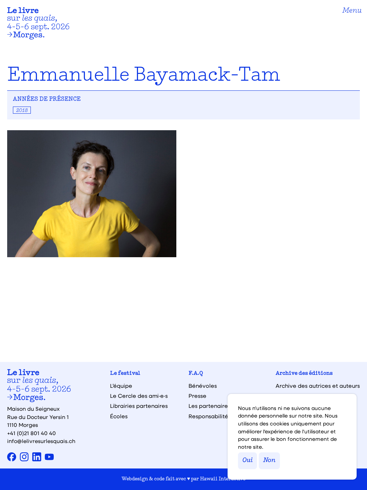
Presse (197, 396)
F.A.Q (196, 373)
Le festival (125, 373)
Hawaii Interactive (223, 479)
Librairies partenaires (139, 406)
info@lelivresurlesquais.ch (41, 440)
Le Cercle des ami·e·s (139, 396)
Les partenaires (209, 406)
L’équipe (121, 385)
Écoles (119, 416)
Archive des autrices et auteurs (318, 385)
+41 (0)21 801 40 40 (31, 433)
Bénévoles (203, 385)
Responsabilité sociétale (222, 416)
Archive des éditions (304, 373)
